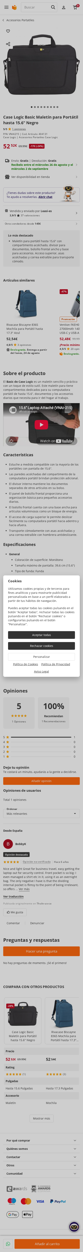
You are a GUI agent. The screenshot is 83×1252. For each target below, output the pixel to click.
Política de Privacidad (55, 664)
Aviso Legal (41, 671)
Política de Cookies (25, 664)
